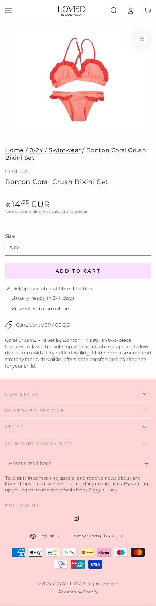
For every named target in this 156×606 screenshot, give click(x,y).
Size (10, 236)
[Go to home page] (71, 10)
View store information (40, 308)
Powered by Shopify (78, 592)
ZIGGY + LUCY (67, 583)
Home (14, 150)
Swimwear (65, 150)
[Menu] (8, 10)
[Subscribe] (147, 463)
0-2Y (36, 150)
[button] (113, 10)
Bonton (17, 171)
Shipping (37, 211)
